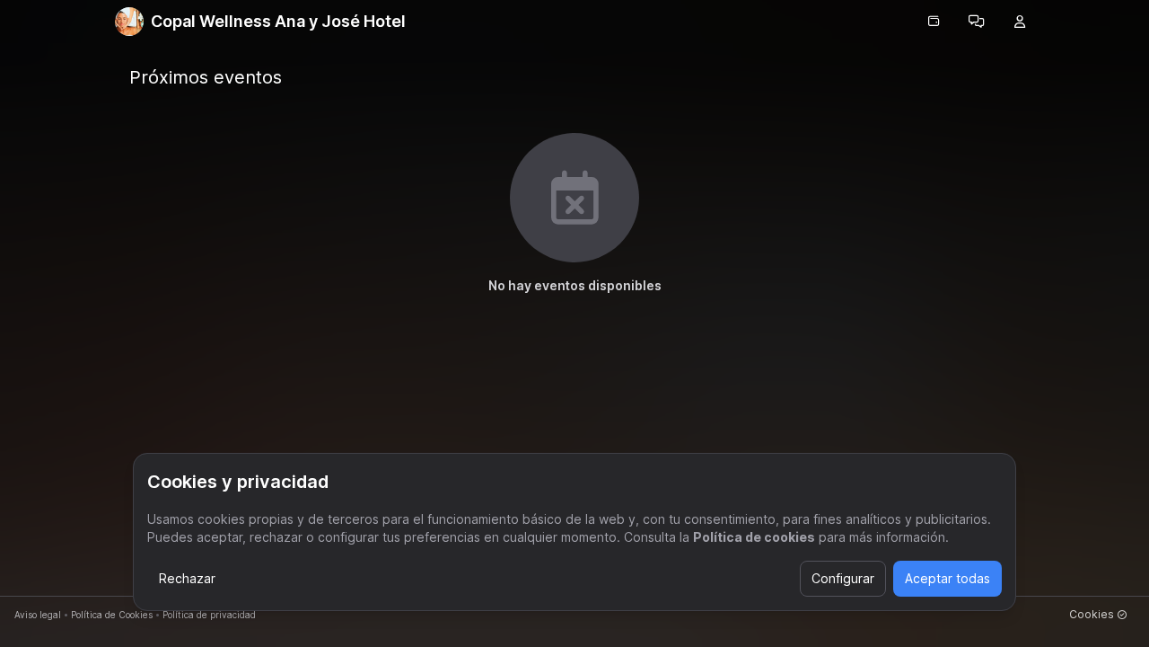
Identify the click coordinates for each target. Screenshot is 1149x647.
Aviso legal (37, 614)
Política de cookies (754, 537)
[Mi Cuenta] (1019, 21)
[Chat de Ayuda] (976, 21)
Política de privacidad (209, 614)
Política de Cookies (112, 614)
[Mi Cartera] (933, 21)
